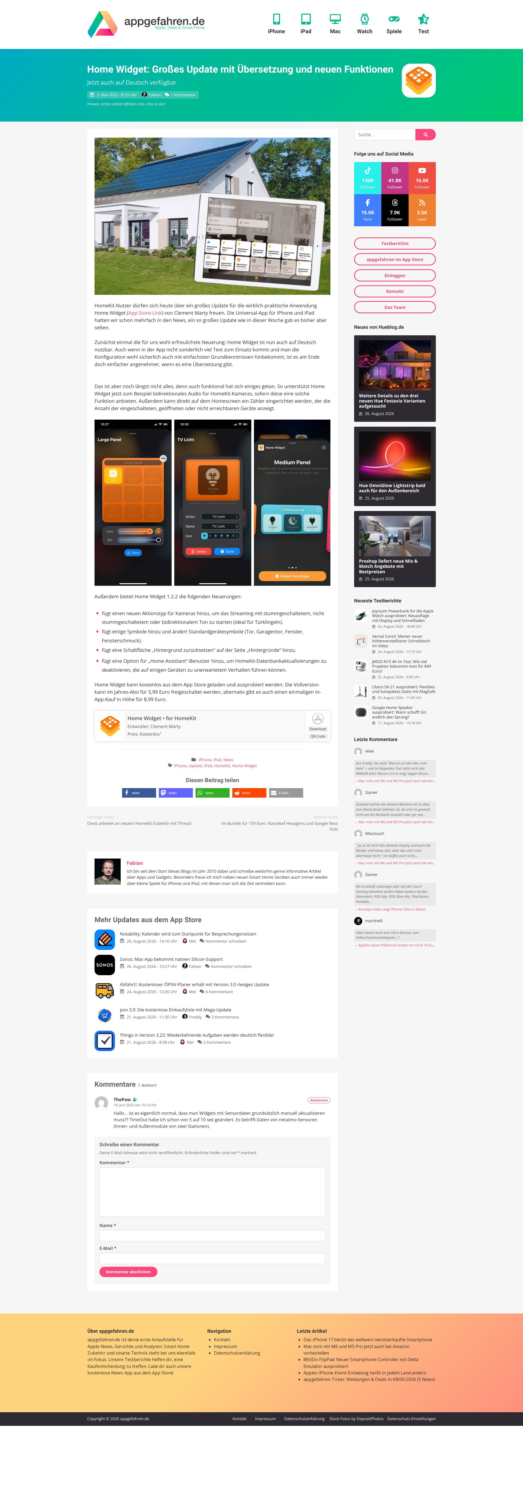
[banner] (146, 24)
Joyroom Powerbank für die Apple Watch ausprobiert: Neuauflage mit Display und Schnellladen (402, 616)
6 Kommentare (219, 992)
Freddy (195, 1017)
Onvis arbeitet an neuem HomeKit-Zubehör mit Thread (139, 823)
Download (317, 728)
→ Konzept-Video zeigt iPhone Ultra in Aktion (390, 909)
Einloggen (394, 275)
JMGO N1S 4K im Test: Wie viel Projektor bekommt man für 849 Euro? (401, 666)
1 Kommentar (183, 95)
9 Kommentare (225, 1017)
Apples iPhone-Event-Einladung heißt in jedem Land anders (364, 1373)
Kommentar (114, 1163)
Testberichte (395, 243)
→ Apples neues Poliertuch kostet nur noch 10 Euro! (395, 945)
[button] (139, 793)
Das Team (395, 307)
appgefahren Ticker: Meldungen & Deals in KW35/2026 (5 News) (369, 1379)
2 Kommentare (217, 1042)
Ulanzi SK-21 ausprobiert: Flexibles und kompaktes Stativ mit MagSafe (403, 689)
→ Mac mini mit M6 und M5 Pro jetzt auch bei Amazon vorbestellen (395, 781)
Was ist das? (155, 103)
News (228, 760)
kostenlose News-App (110, 1373)
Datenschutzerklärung (237, 1353)
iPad (217, 760)
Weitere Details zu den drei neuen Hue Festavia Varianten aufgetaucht (392, 401)
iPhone (205, 760)
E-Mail (107, 1248)
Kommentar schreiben (226, 941)
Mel (192, 941)
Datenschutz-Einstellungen (411, 1418)
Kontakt (395, 291)
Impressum (225, 1346)
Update (195, 766)
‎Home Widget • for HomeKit (161, 718)
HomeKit (222, 766)
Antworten (319, 1100)
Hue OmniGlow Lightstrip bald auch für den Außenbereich (392, 488)
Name (107, 1225)
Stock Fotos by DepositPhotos (356, 1418)
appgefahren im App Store (395, 259)
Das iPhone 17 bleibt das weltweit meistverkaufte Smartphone (367, 1340)
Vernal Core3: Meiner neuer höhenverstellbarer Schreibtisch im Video (401, 641)
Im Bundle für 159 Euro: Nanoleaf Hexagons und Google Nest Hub (279, 826)
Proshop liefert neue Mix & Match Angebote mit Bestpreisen (388, 566)
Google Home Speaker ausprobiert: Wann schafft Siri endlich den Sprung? (399, 712)
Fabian (155, 95)
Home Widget (244, 766)
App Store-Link (145, 313)
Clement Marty (166, 726)
